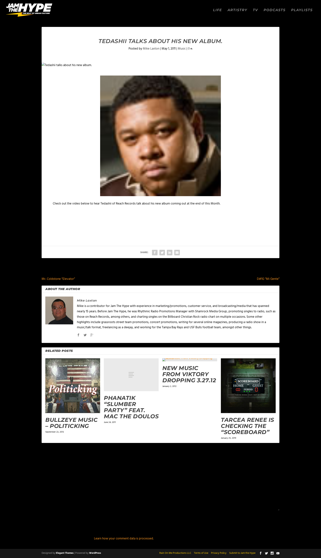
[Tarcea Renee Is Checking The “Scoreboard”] (248, 385)
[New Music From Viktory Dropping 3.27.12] (189, 359)
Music (182, 48)
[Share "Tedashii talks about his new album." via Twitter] (162, 252)
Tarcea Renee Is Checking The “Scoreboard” (247, 426)
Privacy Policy (218, 553)
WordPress (95, 553)
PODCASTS (275, 10)
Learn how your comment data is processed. (124, 538)
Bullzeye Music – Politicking (71, 422)
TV (255, 10)
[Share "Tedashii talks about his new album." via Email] (177, 252)
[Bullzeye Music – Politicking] (72, 385)
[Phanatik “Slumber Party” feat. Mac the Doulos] (131, 374)
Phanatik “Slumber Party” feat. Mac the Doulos (131, 407)
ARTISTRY (237, 10)
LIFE (217, 10)
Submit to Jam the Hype (242, 553)
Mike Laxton (151, 48)
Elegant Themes (65, 553)
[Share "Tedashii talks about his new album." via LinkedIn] (169, 252)
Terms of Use (201, 553)
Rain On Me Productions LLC (175, 553)
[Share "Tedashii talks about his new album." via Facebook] (154, 252)
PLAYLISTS (302, 10)
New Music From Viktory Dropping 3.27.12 (189, 374)
